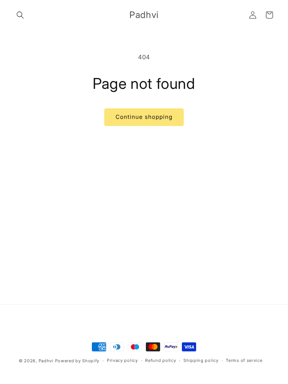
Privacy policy (122, 360)
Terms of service (244, 360)
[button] (20, 15)
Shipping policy (201, 360)
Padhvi (46, 360)
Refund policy (160, 360)
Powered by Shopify (77, 360)
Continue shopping (144, 116)
